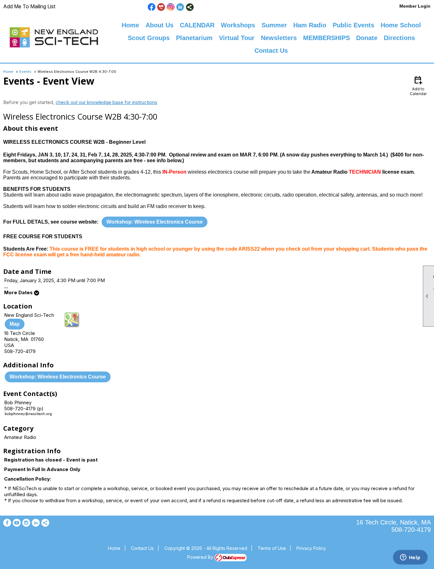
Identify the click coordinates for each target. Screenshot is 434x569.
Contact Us (271, 50)
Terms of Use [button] (272, 548)
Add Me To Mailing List (29, 6)
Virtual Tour (236, 37)
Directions (399, 37)
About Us (159, 25)
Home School (401, 25)
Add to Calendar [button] (418, 85)
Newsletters (279, 37)
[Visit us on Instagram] (171, 7)
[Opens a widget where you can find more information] (410, 558)
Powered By (200, 557)
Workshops (238, 25)
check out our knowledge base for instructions (106, 102)
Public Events (353, 25)
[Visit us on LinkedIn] (180, 7)
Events (25, 71)
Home (130, 25)
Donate (366, 37)
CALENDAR (197, 25)
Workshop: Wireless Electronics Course (154, 222)
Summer (274, 25)
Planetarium (194, 37)
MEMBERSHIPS (326, 37)
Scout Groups (149, 37)
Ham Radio (309, 25)
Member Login (415, 6)
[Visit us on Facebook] (152, 7)
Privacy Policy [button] (311, 548)
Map (15, 324)
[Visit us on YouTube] (161, 7)
